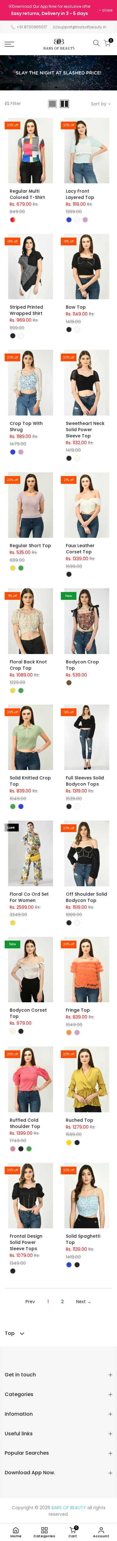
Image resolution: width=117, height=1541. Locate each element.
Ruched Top (79, 1120)
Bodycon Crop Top (82, 665)
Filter (16, 103)
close (107, 10)
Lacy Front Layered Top (80, 194)
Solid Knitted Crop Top (30, 781)
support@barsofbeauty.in (82, 27)
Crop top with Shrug (26, 426)
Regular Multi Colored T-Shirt (27, 194)
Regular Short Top (30, 545)
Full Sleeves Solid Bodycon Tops (85, 781)
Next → (83, 1301)
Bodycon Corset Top (28, 1013)
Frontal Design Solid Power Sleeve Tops (26, 1242)
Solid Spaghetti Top (83, 1239)
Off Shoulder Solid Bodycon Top (86, 897)
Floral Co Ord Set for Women (29, 897)
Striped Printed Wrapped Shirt (26, 310)
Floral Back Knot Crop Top (28, 665)
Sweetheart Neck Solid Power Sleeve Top (85, 429)
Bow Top (76, 307)
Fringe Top (78, 1010)
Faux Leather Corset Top (80, 548)
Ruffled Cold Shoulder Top (25, 1123)
